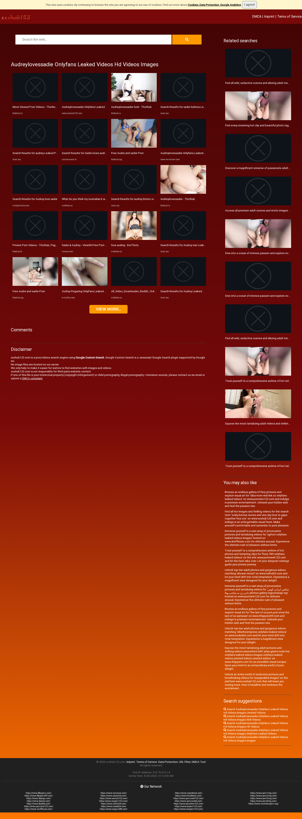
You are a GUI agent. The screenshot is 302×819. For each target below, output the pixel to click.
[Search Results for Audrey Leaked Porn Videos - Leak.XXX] (183, 285)
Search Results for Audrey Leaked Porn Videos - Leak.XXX (195, 291)
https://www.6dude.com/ (38, 801)
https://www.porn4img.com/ (263, 801)
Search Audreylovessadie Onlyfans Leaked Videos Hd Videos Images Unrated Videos (256, 710)
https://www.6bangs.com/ (38, 798)
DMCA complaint (32, 378)
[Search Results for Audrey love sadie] (35, 193)
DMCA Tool (199, 762)
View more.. (108, 309)
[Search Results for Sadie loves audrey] (84, 146)
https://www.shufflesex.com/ (38, 809)
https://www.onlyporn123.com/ (188, 809)
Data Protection (168, 762)
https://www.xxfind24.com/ (113, 803)
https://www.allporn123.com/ (188, 806)
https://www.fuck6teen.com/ (188, 795)
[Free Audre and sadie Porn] (35, 285)
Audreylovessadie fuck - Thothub (131, 107)
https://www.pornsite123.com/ (38, 806)
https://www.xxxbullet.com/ (113, 795)
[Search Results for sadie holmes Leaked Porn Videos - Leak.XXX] (183, 101)
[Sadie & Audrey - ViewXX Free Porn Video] (84, 239)
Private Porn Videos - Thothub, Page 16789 (39, 245)
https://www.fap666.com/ (39, 803)
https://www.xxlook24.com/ (113, 806)
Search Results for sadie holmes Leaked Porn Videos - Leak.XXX (199, 107)
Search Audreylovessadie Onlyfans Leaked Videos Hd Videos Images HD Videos (256, 724)
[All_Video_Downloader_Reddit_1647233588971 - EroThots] (134, 285)
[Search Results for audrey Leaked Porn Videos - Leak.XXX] (35, 146)
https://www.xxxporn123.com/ (113, 801)
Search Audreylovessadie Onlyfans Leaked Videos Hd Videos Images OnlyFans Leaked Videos (256, 731)
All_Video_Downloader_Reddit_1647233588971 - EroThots (147, 291)
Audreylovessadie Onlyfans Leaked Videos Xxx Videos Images (100, 107)
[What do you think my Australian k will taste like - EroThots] (84, 193)
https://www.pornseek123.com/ (188, 798)
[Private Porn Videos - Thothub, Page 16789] (35, 239)
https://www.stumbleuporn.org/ (263, 803)
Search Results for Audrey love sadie (35, 199)
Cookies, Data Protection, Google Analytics (214, 5)
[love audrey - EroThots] (134, 239)
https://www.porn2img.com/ (263, 795)
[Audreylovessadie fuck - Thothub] (134, 101)
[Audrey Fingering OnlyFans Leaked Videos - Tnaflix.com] (84, 285)
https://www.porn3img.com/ (263, 798)
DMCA (256, 16)
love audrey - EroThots (124, 245)
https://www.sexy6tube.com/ (188, 793)
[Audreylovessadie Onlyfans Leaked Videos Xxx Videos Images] (84, 101)
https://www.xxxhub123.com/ (114, 798)
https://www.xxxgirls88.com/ (113, 809)
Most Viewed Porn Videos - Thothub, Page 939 (41, 107)
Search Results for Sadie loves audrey (85, 153)
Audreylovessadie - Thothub (177, 199)
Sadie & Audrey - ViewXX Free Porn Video (87, 245)
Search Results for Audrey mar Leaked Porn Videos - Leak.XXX (198, 245)
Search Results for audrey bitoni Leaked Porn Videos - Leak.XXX (150, 199)
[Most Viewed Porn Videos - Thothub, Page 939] (35, 101)
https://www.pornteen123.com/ (188, 803)
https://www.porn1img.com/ (263, 793)
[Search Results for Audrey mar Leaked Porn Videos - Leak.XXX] (183, 239)
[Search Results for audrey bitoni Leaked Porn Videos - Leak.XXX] (134, 193)
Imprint (269, 16)
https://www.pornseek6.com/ (188, 801)
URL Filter (184, 762)
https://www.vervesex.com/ (113, 793)
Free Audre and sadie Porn (29, 291)
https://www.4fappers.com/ (39, 793)
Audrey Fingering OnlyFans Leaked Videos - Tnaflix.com (95, 291)
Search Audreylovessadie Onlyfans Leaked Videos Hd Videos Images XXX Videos (256, 717)
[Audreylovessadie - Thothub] (183, 193)
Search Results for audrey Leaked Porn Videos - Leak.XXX (48, 153)
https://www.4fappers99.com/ (38, 795)
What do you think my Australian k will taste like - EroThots (97, 199)
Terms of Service (289, 16)
